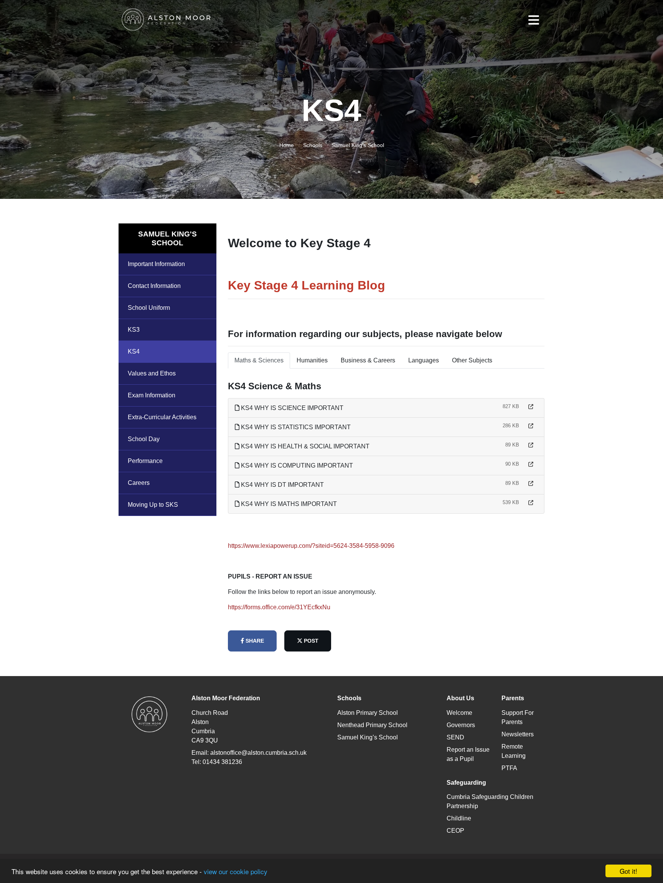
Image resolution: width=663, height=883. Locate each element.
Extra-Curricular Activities (162, 417)
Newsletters (517, 734)
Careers (139, 483)
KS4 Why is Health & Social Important (304, 446)
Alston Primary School (367, 712)
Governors (461, 725)
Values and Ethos (152, 373)
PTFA (509, 768)
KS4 (134, 351)
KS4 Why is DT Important (281, 484)
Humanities (312, 360)
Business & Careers (368, 360)
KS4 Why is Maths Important (288, 504)
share (254, 641)
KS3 (134, 329)
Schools (312, 145)
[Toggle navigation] (533, 20)
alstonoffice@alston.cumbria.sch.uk (258, 752)
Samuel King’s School (358, 145)
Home (286, 145)
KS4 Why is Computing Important (296, 465)
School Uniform (149, 307)
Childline (459, 818)
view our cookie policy (235, 871)
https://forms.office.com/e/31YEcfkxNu (279, 607)
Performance (145, 461)
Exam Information (151, 395)
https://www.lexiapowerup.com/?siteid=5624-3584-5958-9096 (311, 545)
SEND (455, 737)
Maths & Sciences (259, 360)
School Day (144, 439)
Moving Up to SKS (153, 504)
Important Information (156, 264)
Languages (423, 360)
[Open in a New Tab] (531, 406)
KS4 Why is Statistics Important (295, 427)
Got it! (628, 871)
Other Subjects (472, 360)
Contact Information (154, 286)
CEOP (455, 830)
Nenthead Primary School (372, 725)
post (310, 641)
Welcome (459, 712)
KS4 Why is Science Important (291, 408)
